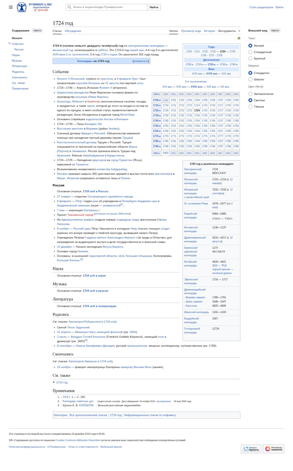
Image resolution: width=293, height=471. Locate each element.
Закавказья (79, 151)
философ (116, 332)
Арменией (63, 155)
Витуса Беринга (113, 246)
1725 (233, 51)
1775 (204, 136)
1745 (204, 120)
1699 (235, 94)
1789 (236, 141)
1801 (173, 153)
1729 (236, 110)
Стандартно (261, 72)
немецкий (103, 332)
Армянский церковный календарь (190, 251)
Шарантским (65, 92)
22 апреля (64, 332)
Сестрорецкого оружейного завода (110, 196)
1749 (236, 120)
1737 (220, 115)
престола (107, 78)
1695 (204, 94)
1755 (204, 126)
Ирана (133, 146)
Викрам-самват (195, 297)
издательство (94, 119)
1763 (189, 131)
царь (88, 228)
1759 (236, 126)
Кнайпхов (93, 101)
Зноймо (113, 128)
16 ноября (64, 367)
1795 (204, 146)
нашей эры (137, 50)
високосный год (63, 50)
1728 (219, 55)
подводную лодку (128, 219)
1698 (228, 94)
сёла (121, 255)
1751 (173, 126)
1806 (212, 153)
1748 (228, 120)
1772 (181, 136)
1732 (181, 115)
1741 (173, 120)
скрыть (37, 30)
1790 (165, 146)
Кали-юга (191, 305)
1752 (181, 126)
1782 (181, 141)
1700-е (189, 64)
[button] (11, 7)
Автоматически (263, 93)
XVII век (197, 73)
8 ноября (63, 228)
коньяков (81, 96)
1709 (236, 100)
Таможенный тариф (80, 214)
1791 (173, 146)
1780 (165, 141)
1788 (228, 141)
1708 (228, 100)
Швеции (86, 133)
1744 (197, 120)
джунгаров (99, 160)
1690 (165, 94)
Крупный (259, 58)
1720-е (211, 64)
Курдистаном (115, 155)
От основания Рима (196, 203)
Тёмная (259, 106)
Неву (134, 228)
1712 (181, 105)
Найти (154, 7)
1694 (197, 94)
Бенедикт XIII (93, 124)
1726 (204, 55)
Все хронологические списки (88, 415)
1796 (212, 146)
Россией (99, 133)
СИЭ (65, 397)
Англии (108, 119)
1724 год (62, 382)
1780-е (157, 141)
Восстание (64, 128)
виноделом (81, 92)
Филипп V (105, 87)
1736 (212, 115)
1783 (189, 141)
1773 (189, 136)
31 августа (112, 83)
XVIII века (59, 54)
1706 (212, 100)
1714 (197, 105)
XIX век (226, 73)
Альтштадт (63, 101)
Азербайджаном (93, 155)
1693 (189, 94)
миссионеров (163, 173)
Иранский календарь (196, 312)
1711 (173, 105)
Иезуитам (73, 178)
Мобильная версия (111, 446)
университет (111, 205)
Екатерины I (91, 210)
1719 (236, 105)
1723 (213, 51)
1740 (165, 120)
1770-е (157, 136)
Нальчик (82, 251)
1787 (220, 141)
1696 (212, 94)
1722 (205, 51)
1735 (204, 115)
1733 (189, 115)
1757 (220, 126)
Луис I (136, 78)
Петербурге (129, 201)
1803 (189, 153)
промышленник (137, 345)
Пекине (125, 178)
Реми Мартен (98, 96)
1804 (197, 153)
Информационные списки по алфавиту (150, 415)
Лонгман (121, 119)
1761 (173, 131)
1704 (197, 100)
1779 (236, 136)
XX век (224, 86)
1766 (212, 131)
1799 (236, 146)
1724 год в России (95, 191)
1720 (189, 51)
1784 (197, 141)
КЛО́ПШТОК (86, 405)
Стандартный (262, 51)
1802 (181, 153)
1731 (173, 115)
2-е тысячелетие (196, 81)
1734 (197, 115)
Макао (61, 178)
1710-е (200, 64)
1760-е (157, 131)
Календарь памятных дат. (78, 401)
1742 (181, 120)
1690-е (156, 94)
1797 (220, 146)
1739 (236, 115)
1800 (165, 153)
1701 (173, 100)
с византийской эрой (196, 197)
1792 (181, 146)
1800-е (156, 153)
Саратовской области (103, 255)
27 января (63, 196)
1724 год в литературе (99, 306)
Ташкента (82, 164)
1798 (228, 146)
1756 (212, 126)
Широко (259, 79)
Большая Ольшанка (139, 255)
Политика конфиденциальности (27, 446)
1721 (197, 51)
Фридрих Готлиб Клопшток (88, 336)
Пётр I (80, 201)
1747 (220, 120)
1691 (173, 94)
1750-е (157, 126)
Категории (60, 415)
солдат (165, 228)
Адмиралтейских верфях (77, 219)
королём (82, 83)
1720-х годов (108, 54)
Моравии (92, 128)
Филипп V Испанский (71, 78)
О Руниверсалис (56, 446)
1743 (189, 120)
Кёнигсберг (127, 114)
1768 (228, 131)
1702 (181, 100)
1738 (228, 115)
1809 (235, 153)
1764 (197, 131)
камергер (127, 367)
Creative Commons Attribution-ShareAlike (77, 440)
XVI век (167, 86)
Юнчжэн (62, 173)
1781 (173, 141)
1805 (204, 153)
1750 (165, 126)
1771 (173, 136)
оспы (140, 83)
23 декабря (64, 246)
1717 (220, 105)
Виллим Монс (143, 367)
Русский (78, 228)
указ (95, 201)
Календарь (85, 61)
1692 (181, 94)
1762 (181, 131)
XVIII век (211, 73)
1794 (197, 146)
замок (91, 105)
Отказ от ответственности (83, 446)
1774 (197, 136)
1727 (212, 55)
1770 (165, 136)
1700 (165, 100)
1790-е (157, 146)
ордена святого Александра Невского (110, 237)
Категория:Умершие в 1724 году (91, 361)
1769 (236, 131)
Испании (94, 83)
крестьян (77, 128)
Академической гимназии (73, 205)
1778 (228, 136)
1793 (189, 146)
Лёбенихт (78, 101)
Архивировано (163, 401)
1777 (220, 136)
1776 (212, 136)
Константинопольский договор (77, 142)
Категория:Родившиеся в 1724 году (93, 321)
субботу (103, 50)
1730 (165, 115)
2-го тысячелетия (77, 54)
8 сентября (64, 345)
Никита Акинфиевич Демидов (95, 345)
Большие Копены (68, 260)
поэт (161, 336)
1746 (212, 120)
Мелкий (259, 45)
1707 (220, 100)
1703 (189, 100)
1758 (228, 126)
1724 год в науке (94, 275)
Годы (211, 47)
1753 (189, 126)
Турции (127, 137)
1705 (204, 100)
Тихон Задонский (78, 327)
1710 (165, 105)
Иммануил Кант (85, 332)
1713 (189, 105)
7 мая (61, 210)
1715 (204, 105)
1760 (165, 131)
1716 (212, 105)
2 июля (61, 336)
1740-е (234, 64)
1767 (220, 131)
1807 (220, 153)
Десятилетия (211, 60)
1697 (220, 94)
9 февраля (124, 78)
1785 (204, 141)
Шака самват (194, 301)
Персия (63, 151)
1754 (197, 126)
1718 (228, 105)
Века (211, 69)
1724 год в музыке (95, 290)
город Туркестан (121, 160)
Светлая (259, 100)
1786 (212, 141)
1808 (228, 153)
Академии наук (147, 201)
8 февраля (64, 201)
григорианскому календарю (146, 45)
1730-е (223, 64)
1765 (204, 131)
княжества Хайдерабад (112, 169)
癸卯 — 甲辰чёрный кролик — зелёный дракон (222, 269)
